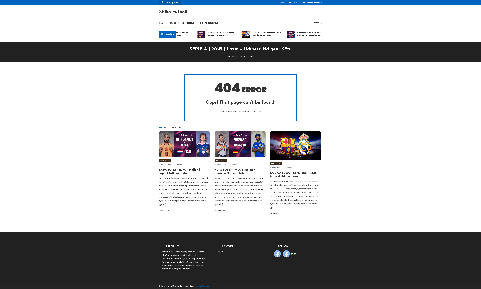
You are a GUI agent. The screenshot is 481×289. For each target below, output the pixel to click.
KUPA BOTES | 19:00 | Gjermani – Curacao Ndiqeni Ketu (216, 33)
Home (283, 2)
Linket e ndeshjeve (314, 2)
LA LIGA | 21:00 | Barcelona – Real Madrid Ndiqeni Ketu (261, 33)
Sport (290, 2)
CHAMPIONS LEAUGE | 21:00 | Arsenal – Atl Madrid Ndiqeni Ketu (307, 33)
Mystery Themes (202, 286)
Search (316, 22)
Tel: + (220, 255)
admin (179, 164)
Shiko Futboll (173, 12)
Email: (220, 251)
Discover (163, 210)
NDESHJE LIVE (299, 2)
